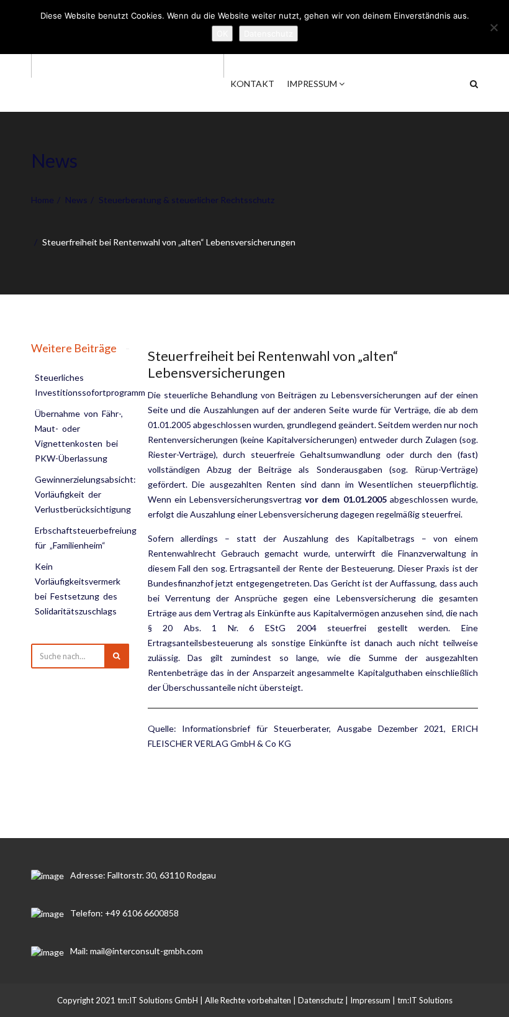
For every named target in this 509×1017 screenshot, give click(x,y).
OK (222, 34)
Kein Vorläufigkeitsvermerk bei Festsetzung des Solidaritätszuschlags (78, 588)
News (76, 199)
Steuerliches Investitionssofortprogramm (90, 385)
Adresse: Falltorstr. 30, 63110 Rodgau (143, 875)
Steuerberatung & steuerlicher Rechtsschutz (186, 199)
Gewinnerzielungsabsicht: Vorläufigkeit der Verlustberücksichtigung (86, 494)
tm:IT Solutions (425, 1000)
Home (42, 199)
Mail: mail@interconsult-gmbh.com (136, 951)
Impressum (313, 83)
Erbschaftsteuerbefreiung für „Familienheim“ (86, 537)
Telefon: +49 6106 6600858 (124, 913)
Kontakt (252, 83)
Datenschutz (320, 1000)
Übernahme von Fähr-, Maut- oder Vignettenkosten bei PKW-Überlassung (80, 435)
